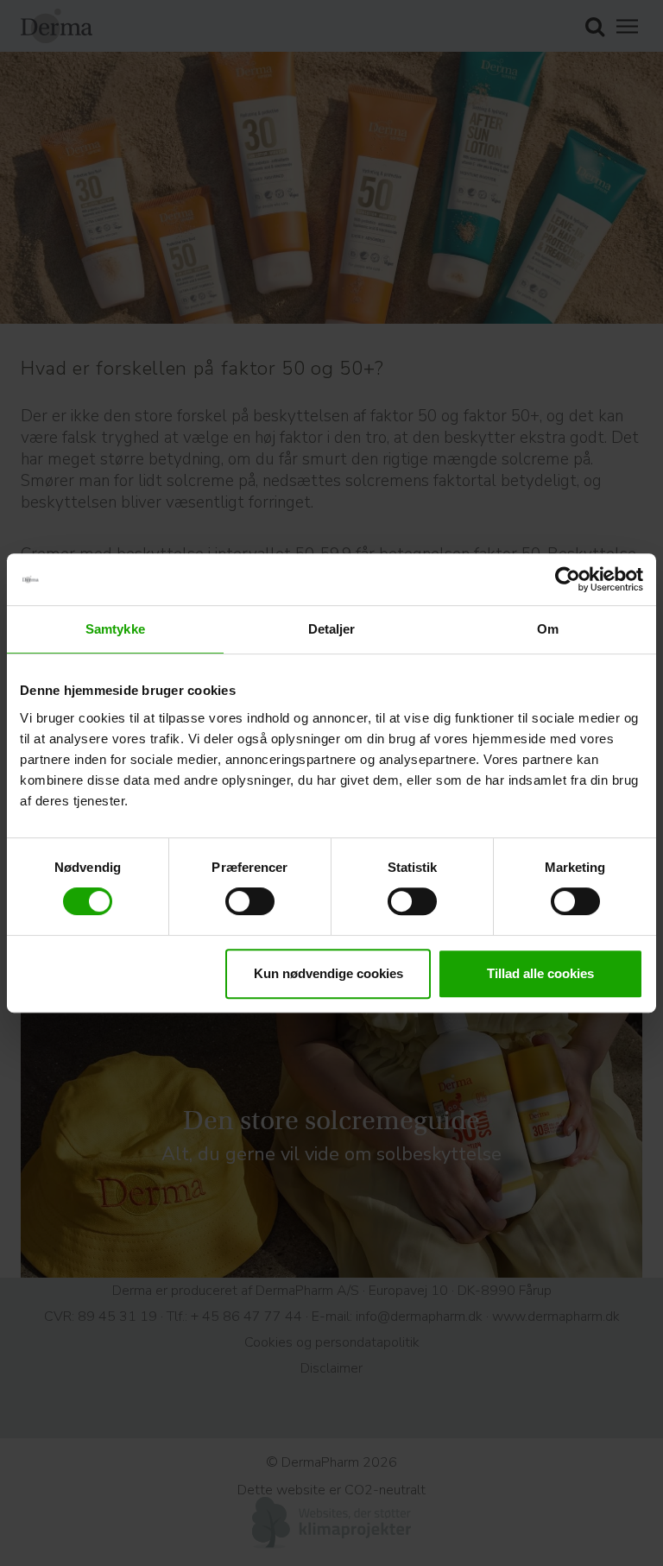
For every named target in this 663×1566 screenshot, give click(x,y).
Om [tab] (548, 629)
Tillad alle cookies (540, 973)
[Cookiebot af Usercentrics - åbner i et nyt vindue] (567, 579)
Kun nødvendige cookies (328, 973)
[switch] (250, 901)
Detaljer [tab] (332, 629)
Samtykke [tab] (115, 629)
